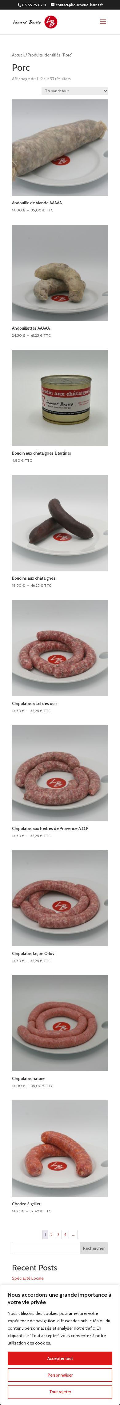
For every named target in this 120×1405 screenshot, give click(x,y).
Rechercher (94, 1248)
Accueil (18, 55)
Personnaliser (60, 1375)
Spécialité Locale (28, 1278)
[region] (60, 1345)
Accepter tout (60, 1358)
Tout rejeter (60, 1392)
